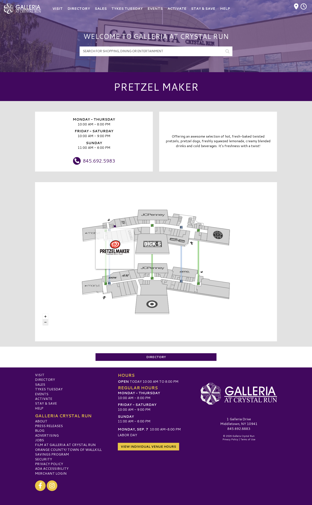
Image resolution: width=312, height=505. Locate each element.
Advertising (47, 435)
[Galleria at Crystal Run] (239, 394)
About (41, 421)
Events (41, 393)
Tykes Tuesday (49, 389)
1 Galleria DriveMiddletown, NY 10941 (238, 421)
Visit (39, 374)
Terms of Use (247, 439)
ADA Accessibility (52, 468)
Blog (39, 430)
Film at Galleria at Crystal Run (65, 444)
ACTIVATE (43, 398)
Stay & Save (46, 403)
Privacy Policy (49, 463)
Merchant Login (51, 473)
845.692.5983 (99, 160)
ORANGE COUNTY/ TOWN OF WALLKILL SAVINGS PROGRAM (68, 452)
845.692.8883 (238, 428)
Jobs (39, 439)
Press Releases (49, 425)
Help (39, 408)
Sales (40, 384)
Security (43, 459)
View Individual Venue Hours (148, 447)
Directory (156, 357)
